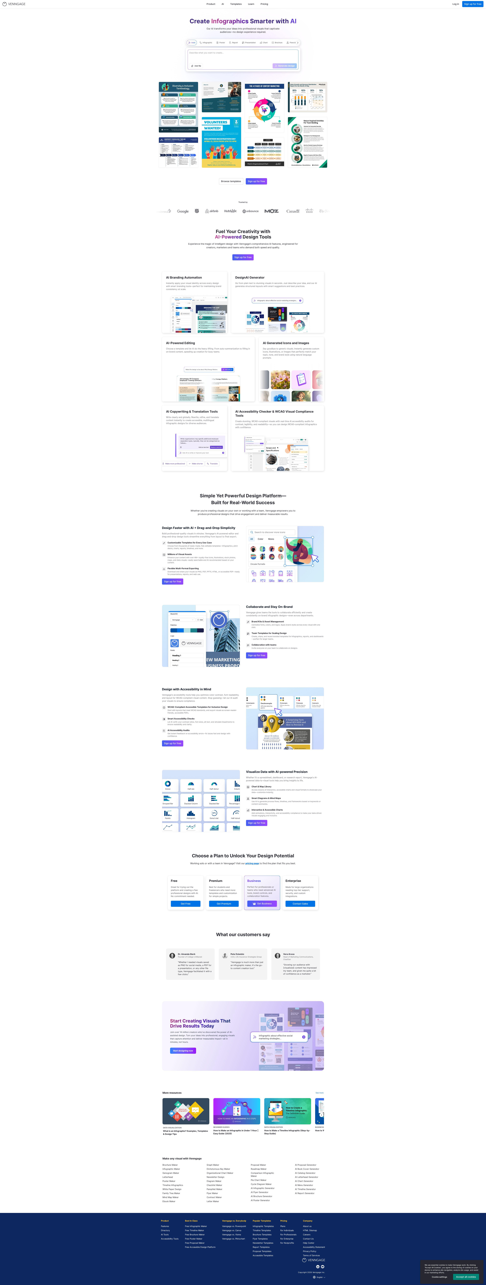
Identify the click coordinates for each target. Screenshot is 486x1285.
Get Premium (224, 903)
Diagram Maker (214, 1181)
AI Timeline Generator (305, 1189)
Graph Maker (213, 1165)
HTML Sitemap (310, 1230)
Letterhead (168, 1177)
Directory (165, 1230)
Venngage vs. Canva (231, 1230)
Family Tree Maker (171, 1193)
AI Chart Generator (304, 1181)
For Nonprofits (287, 1243)
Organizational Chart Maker (220, 1173)
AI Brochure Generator (261, 1196)
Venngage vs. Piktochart (233, 1238)
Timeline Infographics (173, 1185)
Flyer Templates (260, 1238)
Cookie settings (439, 1277)
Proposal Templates (262, 1251)
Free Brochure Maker (195, 1234)
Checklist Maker (214, 1185)
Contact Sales (300, 903)
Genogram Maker (171, 1173)
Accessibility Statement (314, 1247)
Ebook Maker (169, 1201)
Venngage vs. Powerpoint (234, 1226)
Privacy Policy (309, 1251)
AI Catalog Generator (305, 1173)
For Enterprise (286, 1238)
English (321, 1277)
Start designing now (183, 1050)
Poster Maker (169, 1181)
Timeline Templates (262, 1230)
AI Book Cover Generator (307, 1169)
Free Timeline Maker (194, 1230)
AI (223, 4)
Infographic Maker (171, 1169)
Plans (282, 1226)
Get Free (185, 903)
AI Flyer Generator (259, 1192)
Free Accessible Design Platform (200, 1247)
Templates (236, 4)
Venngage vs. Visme (231, 1234)
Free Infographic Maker (196, 1226)
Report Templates (261, 1247)
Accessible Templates (263, 1255)
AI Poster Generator (260, 1200)
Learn (251, 4)
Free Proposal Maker (195, 1243)
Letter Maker (213, 1201)
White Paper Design (172, 1189)
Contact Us (308, 1238)
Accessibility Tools (169, 1238)
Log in (455, 4)
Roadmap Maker (259, 1169)
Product (211, 4)
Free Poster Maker (193, 1238)
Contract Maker (214, 1197)
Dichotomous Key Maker (218, 1169)
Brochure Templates (262, 1234)
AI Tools (165, 1234)
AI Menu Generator (304, 1185)
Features (165, 1226)
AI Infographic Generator (263, 1188)
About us (307, 1226)
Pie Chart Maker (258, 1180)
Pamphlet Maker (214, 1189)
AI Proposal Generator (305, 1165)
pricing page (252, 863)
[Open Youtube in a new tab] (322, 1266)
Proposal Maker (258, 1165)
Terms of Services (311, 1255)
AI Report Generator (304, 1193)
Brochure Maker (170, 1165)
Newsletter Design (215, 1177)
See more (319, 1093)
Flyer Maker (212, 1193)
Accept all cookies (466, 1277)
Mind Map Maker (171, 1197)
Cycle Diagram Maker (261, 1184)
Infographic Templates (263, 1226)
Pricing (264, 4)
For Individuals (287, 1230)
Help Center (308, 1243)
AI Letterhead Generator (306, 1177)
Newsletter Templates (263, 1243)
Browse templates (231, 181)
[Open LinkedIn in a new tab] (317, 1266)
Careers (306, 1234)
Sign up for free (472, 4)
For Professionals (288, 1234)
